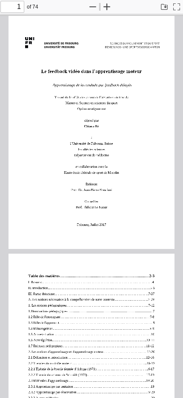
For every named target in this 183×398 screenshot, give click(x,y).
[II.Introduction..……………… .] (50, 289)
